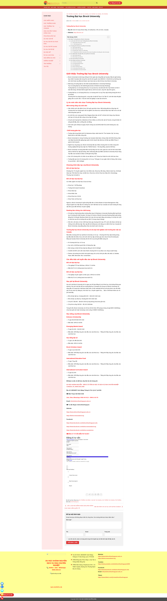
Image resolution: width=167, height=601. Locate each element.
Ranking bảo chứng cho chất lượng (80, 50)
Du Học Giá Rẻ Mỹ (49, 49)
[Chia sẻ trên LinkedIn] (98, 494)
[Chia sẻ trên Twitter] (89, 494)
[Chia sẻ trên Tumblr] (101, 494)
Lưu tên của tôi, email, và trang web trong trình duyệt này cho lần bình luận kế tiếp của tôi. (91, 539)
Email (86, 531)
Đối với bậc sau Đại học (78, 56)
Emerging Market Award (78, 63)
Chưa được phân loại (49, 36)
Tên (67, 531)
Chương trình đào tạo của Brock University (80, 45)
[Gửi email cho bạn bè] (92, 494)
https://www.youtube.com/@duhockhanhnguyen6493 (114, 564)
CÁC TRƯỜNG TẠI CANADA (49, 27)
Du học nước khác (49, 55)
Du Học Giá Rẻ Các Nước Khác (51, 42)
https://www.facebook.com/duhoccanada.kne (79, 430)
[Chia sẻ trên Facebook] (87, 494)
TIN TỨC (89, 7)
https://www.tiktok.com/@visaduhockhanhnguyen (113, 577)
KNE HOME (95, 7)
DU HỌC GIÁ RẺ (48, 38)
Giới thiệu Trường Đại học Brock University (78, 39)
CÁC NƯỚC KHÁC (49, 20)
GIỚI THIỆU (53, 7)
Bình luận (69, 519)
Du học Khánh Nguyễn (83, 20)
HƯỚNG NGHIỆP (81, 7)
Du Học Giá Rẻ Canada (50, 46)
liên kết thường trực (74, 501)
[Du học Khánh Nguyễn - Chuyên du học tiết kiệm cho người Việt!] (51, 3)
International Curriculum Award (79, 69)
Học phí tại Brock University (77, 58)
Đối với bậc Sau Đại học (78, 48)
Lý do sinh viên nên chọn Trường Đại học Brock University (84, 40)
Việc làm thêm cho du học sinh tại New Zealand (107, 506)
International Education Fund (79, 68)
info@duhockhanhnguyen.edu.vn (112, 571)
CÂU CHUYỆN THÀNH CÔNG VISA (50, 32)
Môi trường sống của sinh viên (79, 42)
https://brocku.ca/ (78, 32)
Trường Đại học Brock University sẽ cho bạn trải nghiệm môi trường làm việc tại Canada (91, 52)
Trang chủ (47, 7)
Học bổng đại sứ (76, 65)
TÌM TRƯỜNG (60, 7)
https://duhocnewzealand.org (75, 415)
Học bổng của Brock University (78, 60)
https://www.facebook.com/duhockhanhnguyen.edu (81, 423)
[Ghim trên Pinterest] (95, 494)
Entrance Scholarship (77, 61)
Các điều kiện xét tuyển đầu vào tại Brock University (83, 53)
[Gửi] (96, 3)
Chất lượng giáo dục (77, 44)
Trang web (107, 531)
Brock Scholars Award (77, 66)
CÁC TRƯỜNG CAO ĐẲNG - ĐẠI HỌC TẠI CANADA (90, 500)
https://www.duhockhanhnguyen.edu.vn (78, 412)
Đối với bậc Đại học (77, 47)
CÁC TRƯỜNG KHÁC (50, 23)
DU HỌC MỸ (47, 52)
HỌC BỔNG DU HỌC (71, 7)
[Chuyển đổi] (60, 27)
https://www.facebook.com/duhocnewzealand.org (81, 426)
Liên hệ (101, 7)
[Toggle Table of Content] (107, 37)
